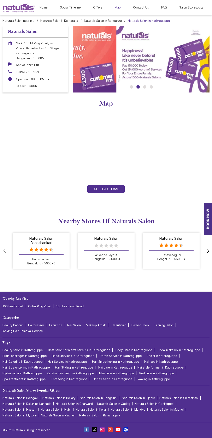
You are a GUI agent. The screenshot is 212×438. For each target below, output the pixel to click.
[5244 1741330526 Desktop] (208, 219)
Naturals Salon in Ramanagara (99, 415)
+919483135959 (27, 72)
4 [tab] (151, 87)
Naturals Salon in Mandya (128, 409)
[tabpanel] (141, 59)
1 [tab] (131, 87)
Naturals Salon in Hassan (19, 409)
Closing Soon (27, 86)
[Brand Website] (126, 430)
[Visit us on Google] (110, 430)
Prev (4, 250)
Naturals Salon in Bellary (59, 398)
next (207, 250)
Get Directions (106, 189)
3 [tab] (144, 87)
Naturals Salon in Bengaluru (99, 398)
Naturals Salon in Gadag (113, 403)
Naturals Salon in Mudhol (167, 409)
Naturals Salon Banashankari (41, 240)
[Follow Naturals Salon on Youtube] (118, 430)
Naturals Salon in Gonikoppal (154, 403)
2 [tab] (138, 87)
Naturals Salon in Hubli (56, 409)
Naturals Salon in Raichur (58, 415)
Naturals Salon (106, 238)
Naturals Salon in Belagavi (20, 398)
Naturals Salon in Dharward (74, 403)
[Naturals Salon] (18, 8)
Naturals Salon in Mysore (19, 415)
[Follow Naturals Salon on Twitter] (94, 430)
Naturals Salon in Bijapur (138, 398)
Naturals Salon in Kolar (91, 409)
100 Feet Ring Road (70, 306)
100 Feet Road (12, 306)
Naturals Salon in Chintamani (178, 398)
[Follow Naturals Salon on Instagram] (102, 430)
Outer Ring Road (39, 306)
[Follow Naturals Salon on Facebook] (86, 430)
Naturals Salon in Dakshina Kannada (26, 403)
